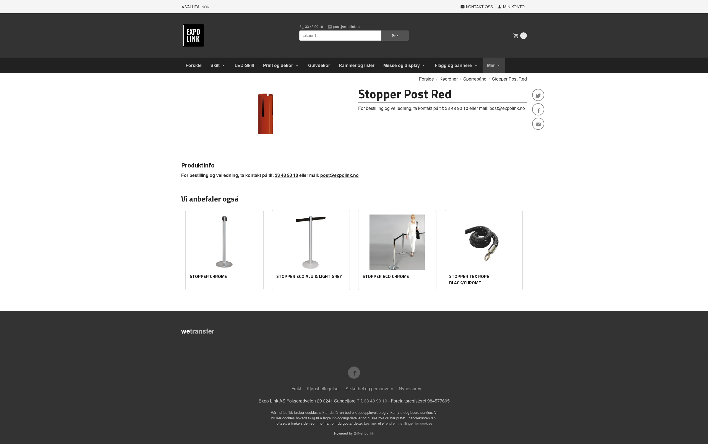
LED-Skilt (244, 65)
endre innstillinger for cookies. (410, 423)
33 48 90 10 (313, 26)
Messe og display (401, 65)
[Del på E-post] (538, 124)
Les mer (371, 423)
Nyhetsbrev (410, 388)
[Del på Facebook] (538, 109)
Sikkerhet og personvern (369, 388)
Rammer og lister (356, 65)
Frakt (296, 388)
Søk (395, 35)
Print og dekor (278, 65)
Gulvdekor (319, 65)
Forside (194, 65)
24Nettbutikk (364, 433)
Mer (491, 65)
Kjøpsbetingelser (323, 388)
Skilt (215, 65)
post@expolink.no (346, 26)
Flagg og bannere (453, 65)
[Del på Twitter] (538, 95)
